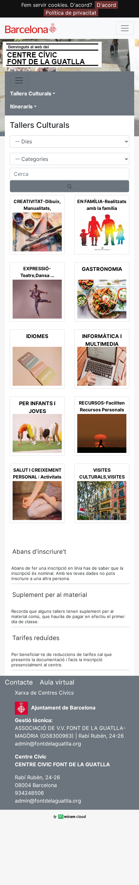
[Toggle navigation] (125, 28)
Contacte (19, 682)
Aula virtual (57, 682)
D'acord (106, 5)
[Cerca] (69, 186)
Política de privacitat (71, 12)
